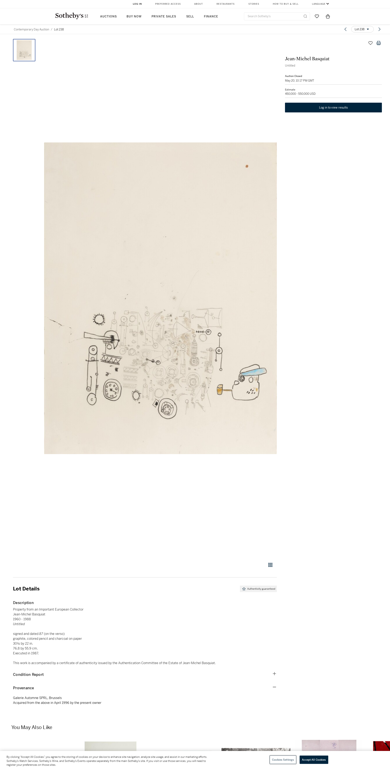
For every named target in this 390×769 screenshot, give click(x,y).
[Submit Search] (305, 16)
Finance (211, 16)
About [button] (198, 4)
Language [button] (319, 4)
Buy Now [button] (134, 16)
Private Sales (164, 16)
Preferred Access (168, 4)
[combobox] (277, 16)
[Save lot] (370, 43)
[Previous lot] (345, 29)
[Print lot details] (378, 43)
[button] (160, 298)
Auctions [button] (108, 16)
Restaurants (226, 4)
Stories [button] (253, 4)
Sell (190, 16)
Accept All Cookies (314, 759)
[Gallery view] (270, 565)
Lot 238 (59, 29)
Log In (137, 4)
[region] (195, 760)
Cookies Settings (283, 759)
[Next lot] (379, 29)
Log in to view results (333, 107)
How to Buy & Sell (286, 4)
